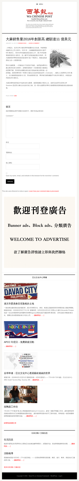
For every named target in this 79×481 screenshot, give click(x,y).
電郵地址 (9, 152)
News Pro (32, 476)
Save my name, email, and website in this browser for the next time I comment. (32, 175)
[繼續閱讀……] (39, 315)
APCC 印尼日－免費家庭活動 (19, 342)
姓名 (7, 142)
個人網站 (9, 163)
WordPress (53, 476)
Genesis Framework (43, 476)
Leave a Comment (34, 43)
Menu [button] (41, 4)
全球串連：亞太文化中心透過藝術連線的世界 (27, 373)
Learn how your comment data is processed (44, 191)
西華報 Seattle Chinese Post (39, 15)
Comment (9, 116)
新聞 (15, 95)
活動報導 (8, 453)
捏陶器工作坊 (11, 406)
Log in (60, 476)
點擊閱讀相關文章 (10, 423)
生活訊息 (8, 439)
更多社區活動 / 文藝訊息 (12, 467)
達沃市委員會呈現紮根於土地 (19, 303)
